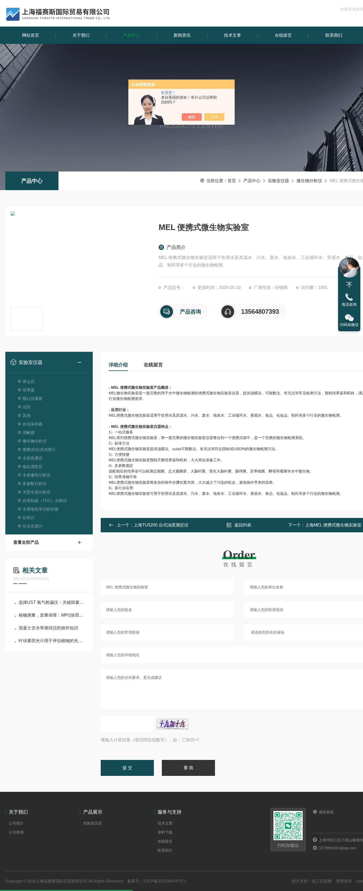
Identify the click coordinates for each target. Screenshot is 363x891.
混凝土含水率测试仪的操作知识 (48, 628)
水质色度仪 (33, 458)
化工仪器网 (322, 881)
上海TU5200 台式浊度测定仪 (161, 525)
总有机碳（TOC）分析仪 (45, 500)
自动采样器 (33, 424)
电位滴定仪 (33, 466)
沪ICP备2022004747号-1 (165, 881)
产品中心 (131, 35)
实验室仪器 (278, 180)
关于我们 (81, 35)
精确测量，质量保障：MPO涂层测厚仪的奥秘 (52, 615)
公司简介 (16, 823)
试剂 (27, 407)
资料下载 (165, 832)
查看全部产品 (26, 542)
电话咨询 (349, 304)
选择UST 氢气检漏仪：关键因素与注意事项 (52, 602)
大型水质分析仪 (36, 492)
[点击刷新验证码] (172, 724)
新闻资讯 (182, 35)
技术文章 (232, 35)
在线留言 (283, 35)
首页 (231, 180)
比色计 (29, 517)
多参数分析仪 (35, 483)
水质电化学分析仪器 (40, 509)
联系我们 (333, 35)
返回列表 (242, 525)
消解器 (29, 432)
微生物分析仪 (309, 180)
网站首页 (30, 35)
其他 (27, 415)
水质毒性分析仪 (36, 475)
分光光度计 (33, 526)
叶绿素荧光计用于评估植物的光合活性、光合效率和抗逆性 (52, 640)
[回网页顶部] (349, 285)
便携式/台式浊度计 (39, 449)
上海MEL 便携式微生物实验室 (333, 525)
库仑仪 (29, 381)
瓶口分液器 (33, 398)
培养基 (29, 390)
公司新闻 (16, 832)
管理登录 (344, 881)
